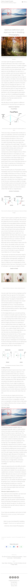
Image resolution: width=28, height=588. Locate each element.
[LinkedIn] (14, 547)
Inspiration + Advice (11, 537)
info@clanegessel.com (14, 580)
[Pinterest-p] (15, 577)
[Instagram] (10, 577)
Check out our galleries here (16, 523)
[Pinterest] (17, 547)
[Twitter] (18, 577)
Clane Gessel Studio (7, 1)
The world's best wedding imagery (8, 2)
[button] (24, 2)
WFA (16, 585)
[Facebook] (6, 547)
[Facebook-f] (13, 577)
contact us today (11, 514)
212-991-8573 (14, 582)
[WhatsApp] (21, 547)
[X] (10, 547)
